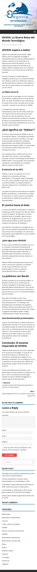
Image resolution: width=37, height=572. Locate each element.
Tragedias (5, 564)
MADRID (4, 534)
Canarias (5, 521)
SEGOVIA (5, 554)
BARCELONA (6, 514)
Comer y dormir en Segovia (11, 524)
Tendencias (6, 561)
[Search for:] (18, 462)
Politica (4, 547)
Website (4, 442)
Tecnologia (5, 557)
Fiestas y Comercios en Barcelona (13, 531)
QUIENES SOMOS (7, 551)
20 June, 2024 (7, 45)
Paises (4, 544)
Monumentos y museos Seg (11, 541)
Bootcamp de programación (11, 517)
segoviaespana (18, 45)
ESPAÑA (4, 528)
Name (4, 430)
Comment (5, 415)
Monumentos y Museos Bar (11, 537)
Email (4, 436)
